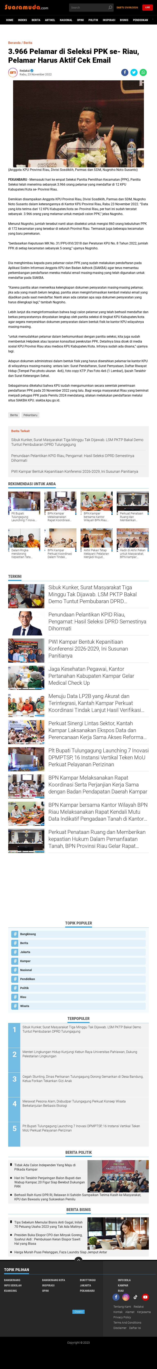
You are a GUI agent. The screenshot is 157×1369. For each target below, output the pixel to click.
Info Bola (124, 1280)
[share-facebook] (124, 72)
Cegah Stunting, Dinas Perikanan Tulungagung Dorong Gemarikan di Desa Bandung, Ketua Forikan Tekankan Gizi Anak (82, 1079)
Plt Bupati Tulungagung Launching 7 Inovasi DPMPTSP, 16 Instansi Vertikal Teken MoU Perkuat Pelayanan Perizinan (98, 757)
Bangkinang (28, 934)
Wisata (24, 1006)
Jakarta (25, 952)
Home (9, 20)
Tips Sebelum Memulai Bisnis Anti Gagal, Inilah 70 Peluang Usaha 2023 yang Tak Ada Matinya (48, 1224)
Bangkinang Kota (53, 1280)
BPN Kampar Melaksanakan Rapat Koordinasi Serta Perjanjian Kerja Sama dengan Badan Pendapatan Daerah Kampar (97, 785)
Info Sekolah (13, 1285)
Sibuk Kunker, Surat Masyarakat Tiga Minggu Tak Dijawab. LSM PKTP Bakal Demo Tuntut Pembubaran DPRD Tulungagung (92, 594)
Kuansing (10, 1290)
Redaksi (139, 1306)
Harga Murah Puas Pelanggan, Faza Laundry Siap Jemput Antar (60, 1252)
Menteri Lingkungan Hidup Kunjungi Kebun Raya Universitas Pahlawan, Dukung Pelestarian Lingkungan (79, 1054)
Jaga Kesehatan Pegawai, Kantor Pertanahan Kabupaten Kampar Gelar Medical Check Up (91, 676)
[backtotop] (78, 1261)
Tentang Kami (122, 1306)
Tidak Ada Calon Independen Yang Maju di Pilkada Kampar (45, 1167)
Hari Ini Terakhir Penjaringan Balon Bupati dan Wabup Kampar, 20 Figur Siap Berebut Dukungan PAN (49, 1182)
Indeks (22, 20)
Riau (23, 997)
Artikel (50, 20)
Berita (36, 20)
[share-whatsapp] (143, 72)
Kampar (25, 961)
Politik (93, 20)
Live (147, 7)
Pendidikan (140, 20)
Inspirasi (109, 20)
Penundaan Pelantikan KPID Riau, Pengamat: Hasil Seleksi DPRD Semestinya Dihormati (97, 622)
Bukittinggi (88, 1280)
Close (79, 1311)
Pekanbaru (30, 415)
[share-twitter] (134, 72)
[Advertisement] (78, 888)
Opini (80, 20)
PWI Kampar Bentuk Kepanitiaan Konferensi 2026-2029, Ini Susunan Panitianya (88, 649)
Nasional (66, 20)
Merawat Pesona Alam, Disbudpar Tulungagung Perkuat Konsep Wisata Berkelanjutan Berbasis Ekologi (74, 1103)
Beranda (14, 43)
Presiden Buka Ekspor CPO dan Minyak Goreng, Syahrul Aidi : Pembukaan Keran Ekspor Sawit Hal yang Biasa (48, 1239)
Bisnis (124, 20)
